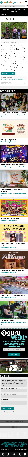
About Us (21, 442)
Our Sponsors (22, 444)
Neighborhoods (5, 9)
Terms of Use (8, 446)
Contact (14, 442)
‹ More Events (4, 15)
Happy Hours (17, 9)
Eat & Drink (23, 9)
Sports (12, 11)
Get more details (8, 74)
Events (11, 9)
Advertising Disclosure (13, 41)
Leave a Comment (17, 79)
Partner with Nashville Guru (14, 421)
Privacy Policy (19, 446)
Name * (10, 388)
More (25, 455)
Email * (10, 394)
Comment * (5, 400)
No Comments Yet (6, 79)
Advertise (7, 442)
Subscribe (14, 427)
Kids (16, 11)
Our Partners (22, 41)
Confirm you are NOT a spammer (12, 412)
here (8, 70)
